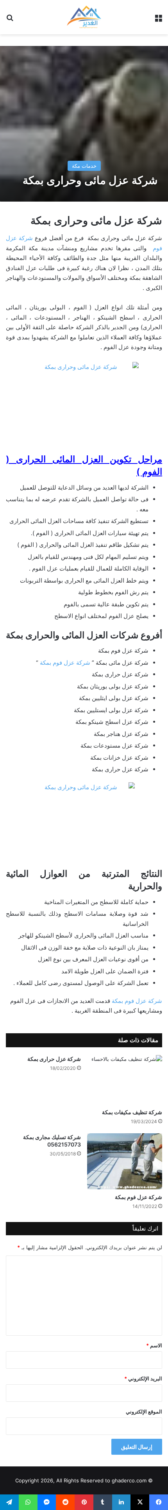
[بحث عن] (10, 20)
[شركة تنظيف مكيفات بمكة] (124, 1080)
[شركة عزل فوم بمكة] (124, 1161)
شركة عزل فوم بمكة (65, 662)
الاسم (154, 1345)
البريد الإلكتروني (143, 1378)
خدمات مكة (84, 166)
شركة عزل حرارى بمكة (54, 1058)
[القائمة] (158, 20)
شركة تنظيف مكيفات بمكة (132, 1112)
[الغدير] (84, 17)
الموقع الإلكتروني (144, 1411)
